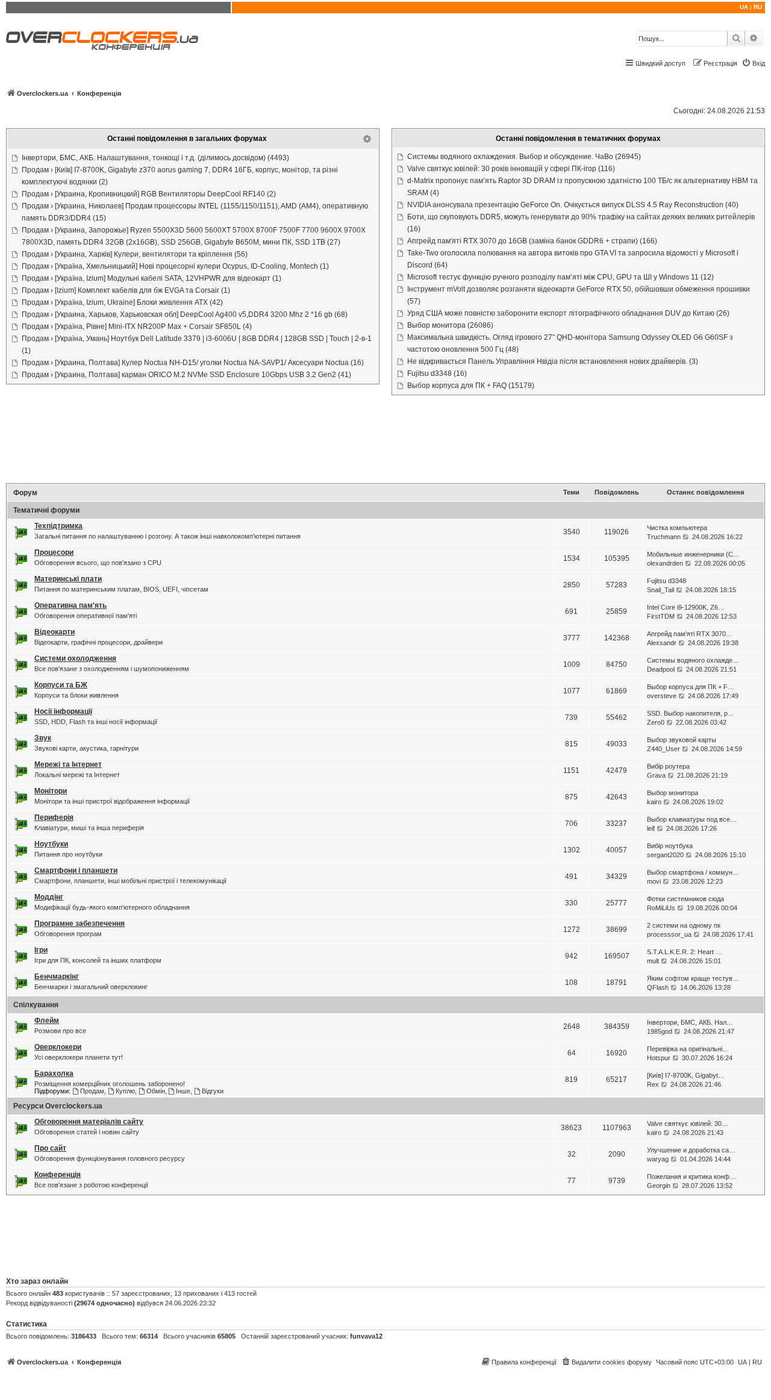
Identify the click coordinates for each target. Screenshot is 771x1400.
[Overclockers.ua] (102, 40)
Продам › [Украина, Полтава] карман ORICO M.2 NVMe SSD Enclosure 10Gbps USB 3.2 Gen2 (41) (186, 374)
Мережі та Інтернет (68, 764)
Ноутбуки (51, 844)
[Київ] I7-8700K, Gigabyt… (686, 1075)
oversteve (661, 695)
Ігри (41, 950)
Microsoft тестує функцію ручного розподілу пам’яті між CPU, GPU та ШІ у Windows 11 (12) (560, 277)
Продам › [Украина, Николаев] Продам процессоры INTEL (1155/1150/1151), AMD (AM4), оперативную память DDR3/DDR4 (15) (195, 212)
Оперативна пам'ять (70, 605)
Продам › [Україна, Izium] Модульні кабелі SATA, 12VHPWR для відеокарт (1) (151, 278)
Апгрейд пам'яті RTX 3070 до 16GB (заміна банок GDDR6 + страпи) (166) (532, 241)
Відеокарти (54, 632)
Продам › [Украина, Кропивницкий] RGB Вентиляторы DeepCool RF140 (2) (149, 194)
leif (651, 828)
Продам (92, 1091)
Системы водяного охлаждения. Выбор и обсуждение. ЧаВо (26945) (524, 156)
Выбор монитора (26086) (450, 325)
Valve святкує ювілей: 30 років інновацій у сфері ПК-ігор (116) (511, 168)
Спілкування (35, 1005)
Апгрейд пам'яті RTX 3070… (689, 633)
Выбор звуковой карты (681, 739)
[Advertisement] (385, 440)
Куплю (125, 1091)
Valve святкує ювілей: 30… (687, 1123)
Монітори (50, 791)
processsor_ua (669, 934)
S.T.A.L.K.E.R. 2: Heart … (684, 951)
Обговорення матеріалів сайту (88, 1121)
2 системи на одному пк (683, 925)
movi (654, 881)
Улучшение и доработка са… (691, 1150)
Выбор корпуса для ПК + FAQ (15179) (470, 385)
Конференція (57, 1174)
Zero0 (655, 722)
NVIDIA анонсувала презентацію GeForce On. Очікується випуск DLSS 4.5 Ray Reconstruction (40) (572, 205)
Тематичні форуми (46, 510)
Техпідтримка (58, 526)
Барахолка (53, 1073)
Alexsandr (661, 642)
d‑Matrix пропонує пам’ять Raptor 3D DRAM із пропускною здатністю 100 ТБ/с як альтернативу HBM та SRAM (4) (582, 187)
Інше (183, 1091)
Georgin (658, 1185)
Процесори (53, 552)
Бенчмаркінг (56, 976)
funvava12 (366, 1336)
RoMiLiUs (661, 907)
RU (758, 7)
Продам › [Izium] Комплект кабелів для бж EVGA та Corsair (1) (126, 290)
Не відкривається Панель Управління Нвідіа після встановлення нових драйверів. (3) (552, 361)
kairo (654, 801)
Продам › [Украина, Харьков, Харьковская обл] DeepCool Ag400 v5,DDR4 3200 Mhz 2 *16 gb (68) (185, 314)
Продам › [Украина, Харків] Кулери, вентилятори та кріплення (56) (135, 254)
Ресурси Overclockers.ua (57, 1106)
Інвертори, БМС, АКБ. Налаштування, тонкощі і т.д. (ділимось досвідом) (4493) (155, 158)
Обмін (155, 1091)
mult (653, 960)
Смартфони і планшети (75, 870)
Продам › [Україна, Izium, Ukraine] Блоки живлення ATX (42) (122, 302)
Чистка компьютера (677, 527)
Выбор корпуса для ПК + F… (690, 686)
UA (744, 7)
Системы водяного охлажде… (693, 660)
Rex (653, 1084)
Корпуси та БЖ (60, 685)
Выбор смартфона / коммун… (693, 872)
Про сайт (50, 1148)
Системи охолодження (75, 658)
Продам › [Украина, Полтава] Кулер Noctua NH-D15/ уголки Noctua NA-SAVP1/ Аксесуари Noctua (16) (193, 362)
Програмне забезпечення (79, 923)
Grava (656, 775)
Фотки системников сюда (685, 898)
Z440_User (663, 748)
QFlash (658, 987)
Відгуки (212, 1091)
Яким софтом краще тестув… (693, 978)
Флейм (46, 1020)
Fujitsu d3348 (666, 580)
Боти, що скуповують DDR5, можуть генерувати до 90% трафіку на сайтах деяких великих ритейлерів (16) (581, 223)
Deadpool (661, 669)
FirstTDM (661, 616)
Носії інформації (63, 711)
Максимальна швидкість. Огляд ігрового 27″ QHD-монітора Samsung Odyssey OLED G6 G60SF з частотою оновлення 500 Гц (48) (570, 343)
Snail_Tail (660, 589)
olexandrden (665, 563)
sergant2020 (665, 854)
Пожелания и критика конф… (691, 1176)
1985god (659, 1031)
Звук (42, 738)
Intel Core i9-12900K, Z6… (686, 607)
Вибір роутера (668, 766)
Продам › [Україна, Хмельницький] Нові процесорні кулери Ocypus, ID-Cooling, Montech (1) (175, 266)
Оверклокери (57, 1047)
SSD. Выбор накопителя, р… (690, 713)
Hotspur (658, 1057)
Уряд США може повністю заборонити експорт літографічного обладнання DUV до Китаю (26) (568, 313)
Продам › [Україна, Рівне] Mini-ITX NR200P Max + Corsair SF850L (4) (137, 326)
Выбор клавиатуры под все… (692, 819)
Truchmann (664, 536)
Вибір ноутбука (670, 845)
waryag (658, 1159)
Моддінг (48, 897)
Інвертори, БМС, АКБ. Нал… (690, 1022)
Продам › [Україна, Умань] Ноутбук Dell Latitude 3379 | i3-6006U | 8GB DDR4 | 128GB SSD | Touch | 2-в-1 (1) (197, 344)
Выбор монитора (672, 792)
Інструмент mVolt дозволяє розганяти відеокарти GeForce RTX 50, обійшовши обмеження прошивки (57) (578, 295)
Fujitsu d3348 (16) (437, 373)
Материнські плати (68, 579)
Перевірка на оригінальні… (688, 1048)
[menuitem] (753, 63)
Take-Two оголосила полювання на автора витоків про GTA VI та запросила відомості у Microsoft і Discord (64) (572, 259)
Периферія (53, 817)
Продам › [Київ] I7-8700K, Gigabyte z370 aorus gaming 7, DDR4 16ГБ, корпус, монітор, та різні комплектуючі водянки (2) (180, 176)
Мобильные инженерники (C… (693, 554)
